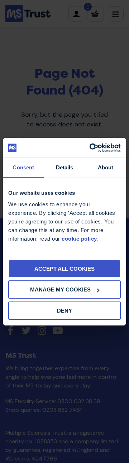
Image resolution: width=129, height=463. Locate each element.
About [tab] (106, 167)
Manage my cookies (60, 289)
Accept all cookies (64, 269)
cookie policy (79, 239)
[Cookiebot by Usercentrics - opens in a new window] (91, 148)
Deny (64, 311)
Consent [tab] (23, 167)
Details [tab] (64, 167)
